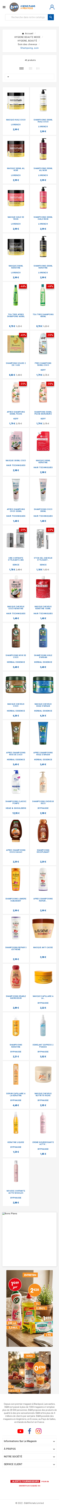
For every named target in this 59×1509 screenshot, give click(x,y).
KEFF (43, 370)
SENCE (16, 565)
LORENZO (16, 125)
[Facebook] (30, 1431)
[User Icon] (52, 7)
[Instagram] (39, 1431)
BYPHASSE (43, 808)
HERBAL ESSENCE (16, 662)
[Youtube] (21, 1431)
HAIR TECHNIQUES (15, 465)
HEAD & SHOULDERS (16, 808)
